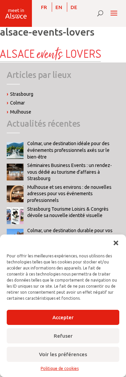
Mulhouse (20, 112)
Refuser (63, 336)
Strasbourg (21, 94)
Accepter (63, 317)
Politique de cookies (60, 368)
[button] (116, 243)
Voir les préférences (63, 354)
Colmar (17, 103)
